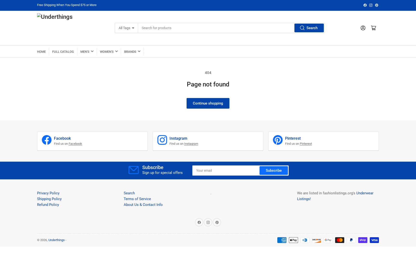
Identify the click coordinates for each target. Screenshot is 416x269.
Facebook (75, 143)
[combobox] (231, 28)
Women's (107, 51)
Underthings (56, 240)
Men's (84, 51)
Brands (130, 51)
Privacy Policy (48, 193)
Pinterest (306, 143)
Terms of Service (137, 199)
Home (41, 51)
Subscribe (274, 170)
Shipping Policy (49, 199)
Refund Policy (48, 205)
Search (312, 28)
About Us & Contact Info (143, 205)
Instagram (191, 143)
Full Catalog (63, 51)
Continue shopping (208, 103)
